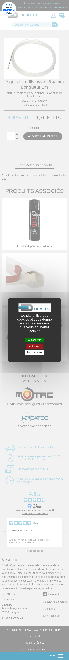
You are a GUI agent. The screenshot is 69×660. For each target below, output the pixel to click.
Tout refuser (34, 346)
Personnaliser (35, 352)
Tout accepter (34, 340)
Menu (53, 655)
